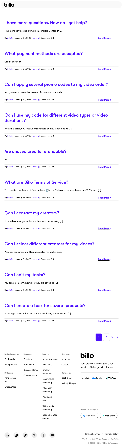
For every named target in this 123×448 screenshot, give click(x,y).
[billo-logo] (9, 5)
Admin (10, 38)
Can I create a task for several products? (44, 305)
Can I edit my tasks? (24, 274)
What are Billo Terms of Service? (36, 182)
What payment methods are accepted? (43, 53)
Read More (104, 38)
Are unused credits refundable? (35, 151)
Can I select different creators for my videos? (49, 243)
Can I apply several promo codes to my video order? (56, 84)
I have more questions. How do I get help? (45, 22)
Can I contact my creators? (31, 212)
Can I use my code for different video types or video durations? (56, 117)
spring (36, 38)
